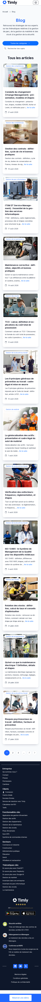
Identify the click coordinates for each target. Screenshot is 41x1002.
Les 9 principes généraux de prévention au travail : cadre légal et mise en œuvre (19, 381)
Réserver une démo (20, 998)
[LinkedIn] (15, 966)
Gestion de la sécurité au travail (16, 352)
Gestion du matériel (10, 877)
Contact (5, 775)
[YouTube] (20, 966)
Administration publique (11, 851)
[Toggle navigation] (35, 2)
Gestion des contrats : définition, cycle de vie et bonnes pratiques (19, 151)
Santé (5, 857)
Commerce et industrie (11, 845)
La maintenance (8, 890)
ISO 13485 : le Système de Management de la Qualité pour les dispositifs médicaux (19, 552)
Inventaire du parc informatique (14, 884)
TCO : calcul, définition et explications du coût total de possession (19, 325)
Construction (7, 848)
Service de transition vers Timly (14, 801)
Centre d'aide (7, 795)
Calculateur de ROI (9, 804)
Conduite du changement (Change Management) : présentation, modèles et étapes (19, 95)
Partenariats (7, 781)
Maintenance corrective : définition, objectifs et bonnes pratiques (20, 268)
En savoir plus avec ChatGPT (13, 868)
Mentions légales (20, 974)
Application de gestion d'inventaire (15, 815)
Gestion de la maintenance (15, 239)
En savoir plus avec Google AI (13, 874)
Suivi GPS (6, 834)
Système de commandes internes (15, 837)
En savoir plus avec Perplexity (13, 871)
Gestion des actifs (9, 818)
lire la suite (31, 107)
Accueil (5, 12)
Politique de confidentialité (20, 982)
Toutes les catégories (19, 43)
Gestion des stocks (12, 296)
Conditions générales (20, 978)
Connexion (9, 792)
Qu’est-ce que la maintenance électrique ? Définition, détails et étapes (20, 665)
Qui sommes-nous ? (10, 772)
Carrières (6, 784)
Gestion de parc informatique (16, 179)
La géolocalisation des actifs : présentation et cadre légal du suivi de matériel (20, 438)
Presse (5, 778)
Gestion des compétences (15, 66)
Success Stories (8, 798)
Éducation (6, 854)
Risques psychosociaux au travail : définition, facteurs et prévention (20, 722)
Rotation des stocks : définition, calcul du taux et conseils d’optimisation (20, 608)
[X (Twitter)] (26, 966)
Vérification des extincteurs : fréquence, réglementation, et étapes (20, 495)
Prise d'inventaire (9, 831)
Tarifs (5, 808)
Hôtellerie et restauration (12, 860)
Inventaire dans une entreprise (13, 881)
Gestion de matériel (12, 409)
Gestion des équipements (12, 822)
